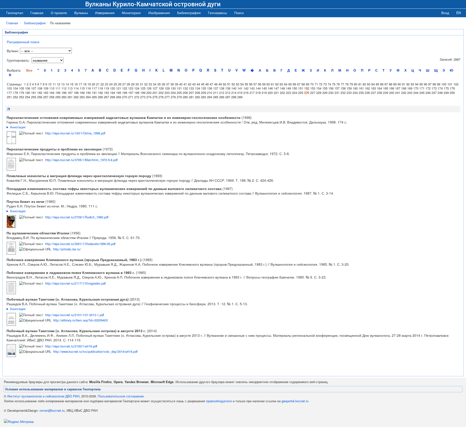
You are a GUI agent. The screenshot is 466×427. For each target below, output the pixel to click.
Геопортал (14, 12)
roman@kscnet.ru (52, 410)
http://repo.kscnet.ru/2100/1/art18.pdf (71, 346)
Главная (36, 12)
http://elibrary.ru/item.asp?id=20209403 (80, 320)
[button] (81, 12)
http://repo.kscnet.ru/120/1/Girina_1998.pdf (75, 133)
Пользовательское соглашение (121, 396)
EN (458, 12)
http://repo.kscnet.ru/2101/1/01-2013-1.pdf (74, 314)
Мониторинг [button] (131, 12)
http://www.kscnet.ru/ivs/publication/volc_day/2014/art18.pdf (95, 351)
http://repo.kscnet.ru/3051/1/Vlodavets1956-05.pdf (80, 243)
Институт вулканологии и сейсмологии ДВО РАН (43, 396)
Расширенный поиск (23, 41)
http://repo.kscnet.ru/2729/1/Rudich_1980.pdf (76, 217)
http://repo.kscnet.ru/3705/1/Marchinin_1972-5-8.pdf (81, 159)
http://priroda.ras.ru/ (67, 249)
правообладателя (219, 401)
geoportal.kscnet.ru (295, 401)
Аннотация (17, 127)
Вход (445, 12)
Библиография (35, 23)
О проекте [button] (59, 12)
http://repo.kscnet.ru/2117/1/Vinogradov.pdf (75, 283)
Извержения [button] (105, 12)
